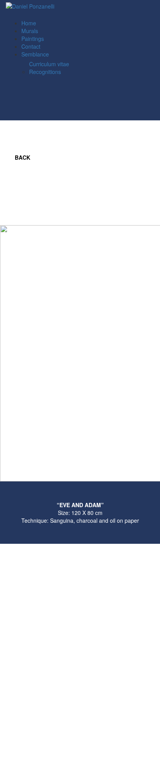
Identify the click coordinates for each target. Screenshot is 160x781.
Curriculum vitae (49, 64)
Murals (29, 31)
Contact (30, 46)
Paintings (32, 38)
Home (28, 23)
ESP (31, 15)
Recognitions (45, 72)
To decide (137, 157)
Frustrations (152, 155)
